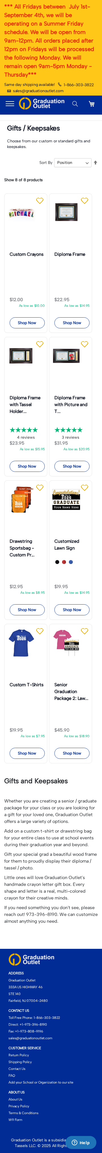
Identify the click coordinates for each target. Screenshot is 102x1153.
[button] (40, 201)
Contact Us (17, 1069)
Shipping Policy (20, 1062)
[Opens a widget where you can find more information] (80, 1143)
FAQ (11, 1076)
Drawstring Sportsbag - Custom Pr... (22, 548)
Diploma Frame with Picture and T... (70, 404)
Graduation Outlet (21, 980)
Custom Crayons (27, 254)
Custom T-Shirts (27, 684)
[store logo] (43, 104)
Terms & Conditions (23, 1113)
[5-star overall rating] (72, 430)
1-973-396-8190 (34, 1025)
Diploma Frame (69, 254)
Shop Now (27, 322)
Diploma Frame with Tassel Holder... (25, 404)
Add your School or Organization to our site (40, 1082)
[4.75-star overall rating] (27, 430)
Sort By (45, 162)
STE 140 (14, 994)
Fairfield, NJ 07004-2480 (28, 1001)
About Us (15, 1099)
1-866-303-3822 (79, 85)
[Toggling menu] (10, 103)
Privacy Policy (18, 1106)
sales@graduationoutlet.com (38, 90)
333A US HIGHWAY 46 (25, 987)
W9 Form (15, 1120)
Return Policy (18, 1055)
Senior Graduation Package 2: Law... (71, 691)
